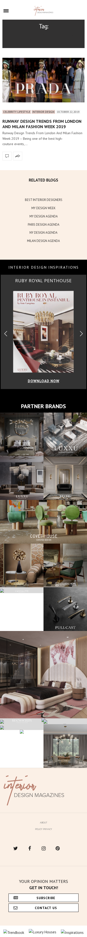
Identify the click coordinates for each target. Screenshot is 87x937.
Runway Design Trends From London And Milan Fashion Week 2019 (41, 123)
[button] (81, 334)
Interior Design (43, 112)
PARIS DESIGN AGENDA (43, 225)
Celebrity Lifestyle (16, 112)
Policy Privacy (43, 829)
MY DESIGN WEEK (43, 208)
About (43, 822)
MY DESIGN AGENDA (43, 216)
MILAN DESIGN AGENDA (43, 241)
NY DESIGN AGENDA (43, 233)
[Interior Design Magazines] (43, 11)
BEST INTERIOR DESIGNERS (43, 200)
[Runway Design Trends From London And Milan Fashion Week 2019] (43, 80)
